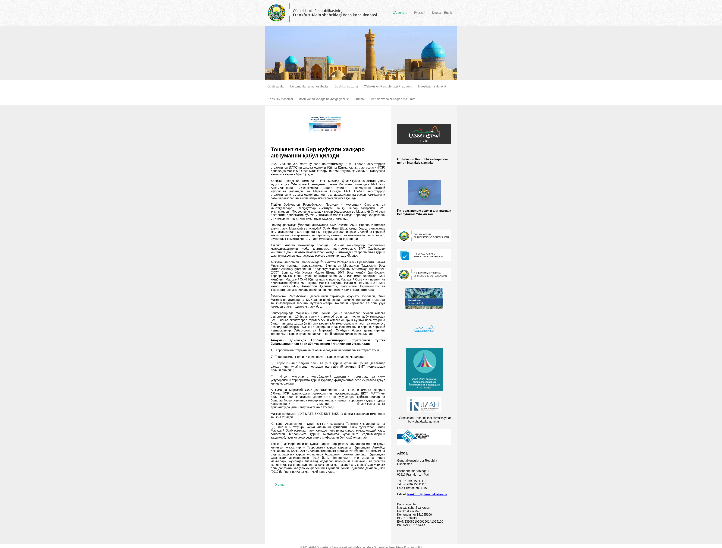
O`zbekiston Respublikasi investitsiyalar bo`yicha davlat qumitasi (424, 419)
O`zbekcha (400, 12)
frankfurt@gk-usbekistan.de (427, 494)
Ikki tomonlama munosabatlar (309, 86)
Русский (419, 12)
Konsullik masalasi (280, 99)
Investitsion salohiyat (432, 86)
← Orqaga (277, 484)
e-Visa (424, 140)
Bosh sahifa (276, 86)
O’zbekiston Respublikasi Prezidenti (388, 86)
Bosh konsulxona (346, 86)
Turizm (360, 99)
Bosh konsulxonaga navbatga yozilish (324, 99)
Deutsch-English (443, 12)
